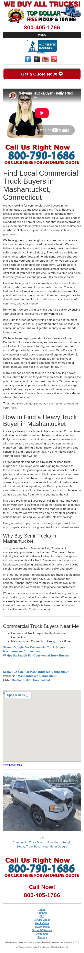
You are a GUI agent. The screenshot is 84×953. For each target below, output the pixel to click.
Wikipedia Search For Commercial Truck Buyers (36, 655)
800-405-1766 (42, 27)
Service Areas (42, 920)
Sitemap (42, 937)
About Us (42, 912)
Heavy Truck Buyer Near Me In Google (42, 846)
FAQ (42, 916)
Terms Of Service (42, 930)
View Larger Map (12, 764)
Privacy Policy (42, 926)
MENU (42, 34)
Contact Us (42, 933)
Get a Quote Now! (40, 74)
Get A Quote (42, 923)
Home (42, 909)
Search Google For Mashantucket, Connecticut (36, 671)
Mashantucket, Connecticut (37, 676)
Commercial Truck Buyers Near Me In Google (42, 842)
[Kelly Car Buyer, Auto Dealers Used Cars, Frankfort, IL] (42, 47)
